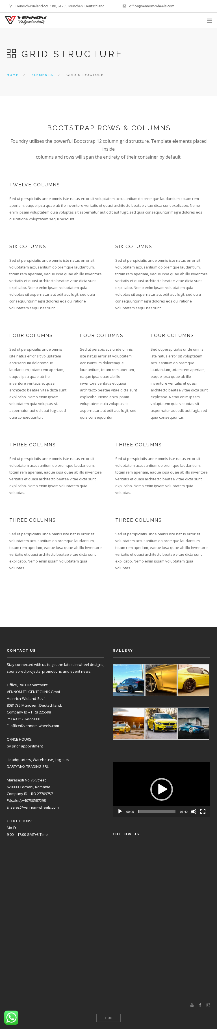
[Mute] (194, 811)
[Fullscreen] (203, 811)
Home (13, 75)
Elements (42, 75)
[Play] (120, 811)
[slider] (156, 811)
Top (109, 1018)
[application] (161, 789)
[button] (161, 789)
